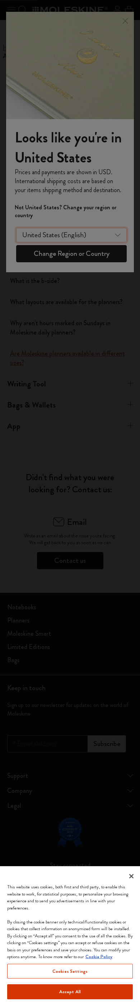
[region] (70, 935)
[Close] (131, 876)
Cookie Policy (98, 956)
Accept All (70, 991)
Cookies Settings (70, 971)
